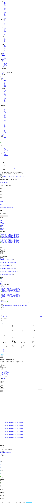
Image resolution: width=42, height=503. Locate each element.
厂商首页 (5, 130)
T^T (12, 340)
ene (0, 198)
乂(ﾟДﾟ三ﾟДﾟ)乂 (34, 344)
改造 (4, 125)
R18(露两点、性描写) (5, 373)
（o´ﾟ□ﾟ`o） (4, 342)
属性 (1, 366)
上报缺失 (5, 10)
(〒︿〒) (33, 341)
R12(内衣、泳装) (4, 371)
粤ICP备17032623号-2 (29, 502)
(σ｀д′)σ (4, 337)
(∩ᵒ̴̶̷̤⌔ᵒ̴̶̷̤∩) (23, 325)
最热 (6, 316)
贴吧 (3, 454)
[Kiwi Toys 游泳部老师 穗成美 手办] (5, 265)
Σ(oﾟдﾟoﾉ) (4, 345)
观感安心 (7, 182)
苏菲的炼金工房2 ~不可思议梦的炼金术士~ (6, 207)
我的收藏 (5, 9)
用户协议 (7, 452)
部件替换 (5, 367)
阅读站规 (2, 354)
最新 (4, 316)
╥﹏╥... (23, 340)
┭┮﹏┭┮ (33, 340)
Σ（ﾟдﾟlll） (33, 345)
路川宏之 (1, 201)
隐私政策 (10, 452)
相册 (4, 4)
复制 (14, 168)
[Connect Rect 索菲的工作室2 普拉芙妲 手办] (6, 259)
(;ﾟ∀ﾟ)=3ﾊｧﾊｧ (5, 346)
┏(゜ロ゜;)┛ (4, 347)
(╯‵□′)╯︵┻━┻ (24, 337)
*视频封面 (1, 385)
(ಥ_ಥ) (33, 342)
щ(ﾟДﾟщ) (23, 344)
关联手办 (5, 152)
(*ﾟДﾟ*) (4, 344)
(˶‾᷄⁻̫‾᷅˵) (13, 326)
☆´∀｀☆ (33, 331)
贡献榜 (3, 53)
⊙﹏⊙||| (23, 346)
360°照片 (3, 55)
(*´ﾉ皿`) (33, 335)
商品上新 (5, 137)
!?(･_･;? (13, 345)
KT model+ (1, 195)
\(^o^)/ (13, 330)
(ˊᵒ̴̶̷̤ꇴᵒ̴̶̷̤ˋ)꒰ (3, 326)
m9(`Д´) (4, 335)
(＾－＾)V (33, 330)
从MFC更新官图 (6, 155)
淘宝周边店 (5, 64)
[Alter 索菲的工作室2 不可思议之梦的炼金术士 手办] (8, 262)
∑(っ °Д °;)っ (24, 347)
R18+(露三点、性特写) (5, 374)
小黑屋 (3, 59)
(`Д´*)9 (13, 335)
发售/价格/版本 (6, 150)
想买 (3, 216)
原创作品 (5, 46)
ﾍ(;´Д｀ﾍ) (13, 341)
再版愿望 (5, 8)
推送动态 (5, 154)
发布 (4, 50)
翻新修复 (5, 48)
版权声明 (4, 452)
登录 (2, 73)
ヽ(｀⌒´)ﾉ (23, 335)
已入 (6, 216)
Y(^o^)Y (23, 330)
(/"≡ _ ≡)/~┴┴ (14, 337)
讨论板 (3, 54)
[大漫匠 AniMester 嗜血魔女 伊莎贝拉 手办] (6, 274)
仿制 (8, 367)
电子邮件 (1, 454)
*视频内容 (1, 387)
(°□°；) (13, 347)
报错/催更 (3, 157)
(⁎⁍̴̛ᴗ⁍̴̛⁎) (33, 325)
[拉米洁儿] (3, 307)
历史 (2, 60)
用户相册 (3, 145)
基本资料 (5, 148)
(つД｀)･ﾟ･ (23, 342)
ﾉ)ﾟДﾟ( (13, 344)
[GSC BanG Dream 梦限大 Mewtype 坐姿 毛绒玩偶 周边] (8, 271)
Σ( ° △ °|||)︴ (33, 346)
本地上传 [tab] (3, 378)
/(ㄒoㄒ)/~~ (4, 340)
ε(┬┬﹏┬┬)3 (4, 341)
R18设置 (1, 368)
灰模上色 (5, 124)
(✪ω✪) (4, 325)
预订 (4, 216)
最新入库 (5, 15)
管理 (2, 153)
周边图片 (5, 149)
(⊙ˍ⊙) (13, 346)
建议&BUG (6, 454)
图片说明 (1, 375)
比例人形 (3, 182)
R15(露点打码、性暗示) (5, 372)
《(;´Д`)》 (23, 345)
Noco (1, 204)
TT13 (1, 283)
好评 (4, 24)
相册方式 (21, 362)
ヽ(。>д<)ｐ (14, 342)
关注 (1, 216)
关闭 (1, 381)
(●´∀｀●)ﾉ (4, 330)
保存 (3, 381)
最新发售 (5, 5)
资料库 (5, 3)
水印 (1, 364)
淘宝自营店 (5, 63)
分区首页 (5, 2)
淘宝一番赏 (5, 65)
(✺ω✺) (13, 325)
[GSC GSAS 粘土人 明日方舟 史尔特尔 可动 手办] (7, 268)
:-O (32, 347)
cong (1, 281)
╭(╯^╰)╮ (24, 341)
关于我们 (1, 452)
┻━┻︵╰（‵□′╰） (35, 337)
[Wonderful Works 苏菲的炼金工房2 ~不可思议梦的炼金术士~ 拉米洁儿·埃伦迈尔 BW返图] (14, 305)
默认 (1, 316)
